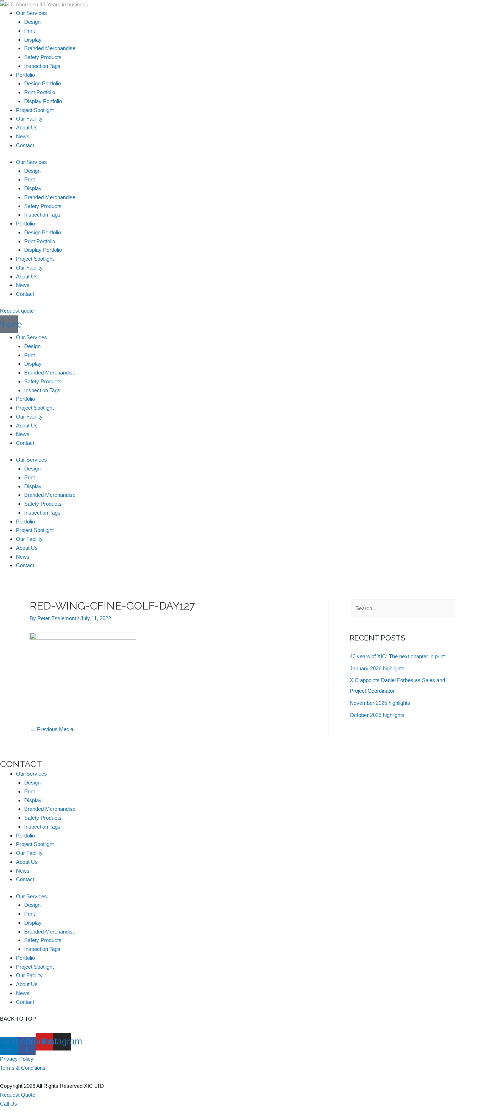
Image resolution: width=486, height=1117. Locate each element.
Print (29, 31)
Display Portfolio (43, 101)
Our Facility (29, 119)
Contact (25, 145)
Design (32, 22)
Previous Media (51, 729)
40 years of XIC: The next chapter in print (397, 656)
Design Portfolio (42, 83)
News (23, 136)
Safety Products (43, 57)
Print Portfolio (39, 92)
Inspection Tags (42, 66)
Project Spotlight (35, 110)
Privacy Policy (16, 1059)
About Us (27, 127)
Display (33, 40)
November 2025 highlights (380, 703)
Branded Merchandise (49, 48)
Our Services (31, 13)
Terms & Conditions (23, 1068)
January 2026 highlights (377, 668)
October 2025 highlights (377, 715)
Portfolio (25, 75)
